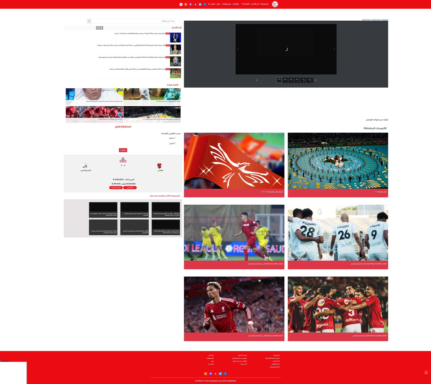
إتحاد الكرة (376, 20)
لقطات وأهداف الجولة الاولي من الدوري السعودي (265, 264)
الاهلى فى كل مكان (240, 361)
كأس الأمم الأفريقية (272, 358)
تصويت (123, 150)
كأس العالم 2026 (380, 192)
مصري (172, 138)
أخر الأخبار (255, 4)
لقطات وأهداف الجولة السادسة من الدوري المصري (368, 264)
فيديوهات (226, 4)
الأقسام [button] (246, 4)
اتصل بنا (211, 4)
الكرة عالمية (242, 355)
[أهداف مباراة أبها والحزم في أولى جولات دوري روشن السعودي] (103, 228)
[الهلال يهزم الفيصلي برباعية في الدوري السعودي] (134, 228)
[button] (97, 28)
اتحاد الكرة (366, 20)
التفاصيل (130, 187)
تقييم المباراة (116, 187)
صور (218, 4)
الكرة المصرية (274, 367)
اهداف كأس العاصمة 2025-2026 (272, 192)
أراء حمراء (243, 364)
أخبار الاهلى (275, 364)
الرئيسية (264, 4)
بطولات (235, 4)
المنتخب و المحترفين (239, 358)
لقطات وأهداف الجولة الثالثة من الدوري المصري (369, 335)
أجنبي (172, 143)
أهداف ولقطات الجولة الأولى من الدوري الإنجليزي (265, 335)
